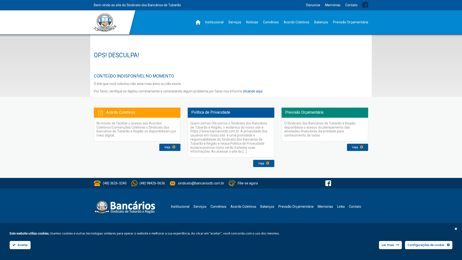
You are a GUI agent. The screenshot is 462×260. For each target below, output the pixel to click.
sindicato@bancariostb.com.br (201, 183)
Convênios (271, 22)
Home (198, 22)
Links (341, 206)
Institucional (214, 22)
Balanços (321, 22)
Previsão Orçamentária (350, 22)
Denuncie (313, 5)
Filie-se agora (248, 183)
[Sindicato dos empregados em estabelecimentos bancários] (105, 22)
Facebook (365, 5)
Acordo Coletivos (296, 22)
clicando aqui (253, 91)
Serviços (234, 22)
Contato (351, 5)
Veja (167, 147)
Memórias (332, 5)
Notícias (252, 22)
